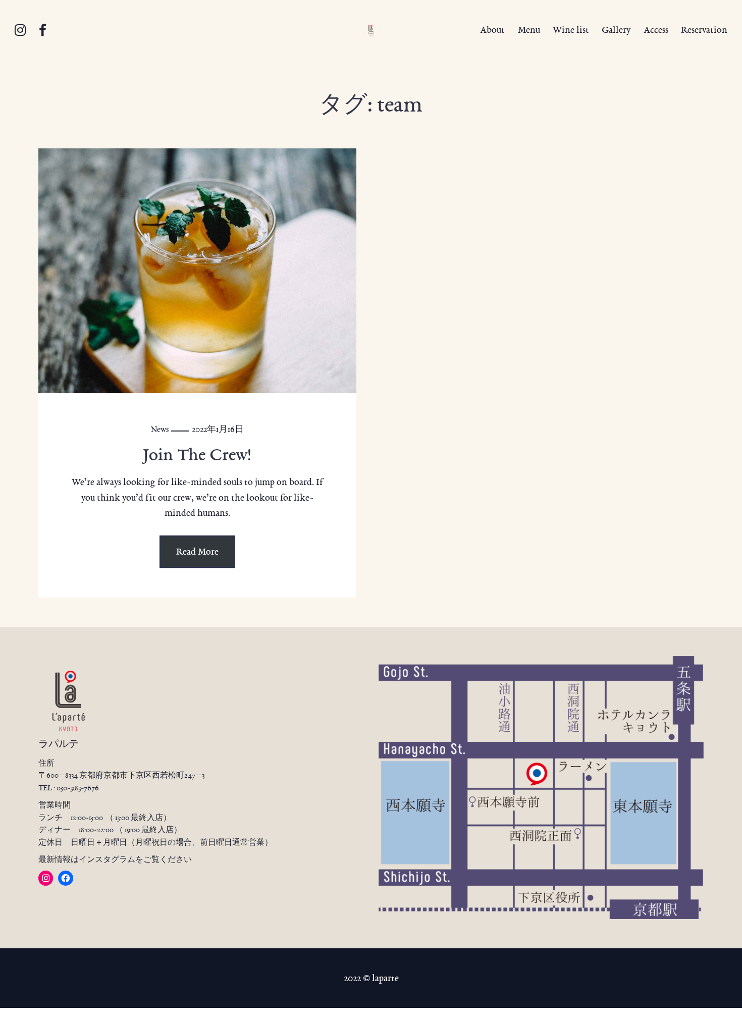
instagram (20, 30)
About (492, 29)
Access (656, 29)
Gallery (616, 29)
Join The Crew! (197, 454)
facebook (42, 30)
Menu (529, 29)
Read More (197, 551)
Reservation (704, 29)
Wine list (571, 29)
